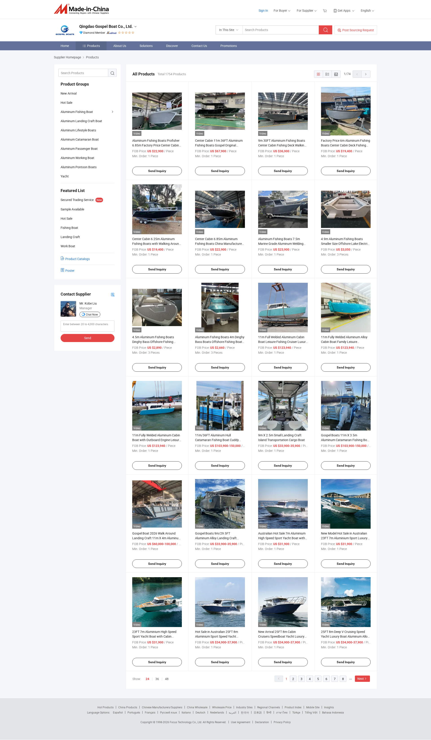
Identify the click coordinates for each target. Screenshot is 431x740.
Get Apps (344, 10)
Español (118, 712)
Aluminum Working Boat (77, 158)
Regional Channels (268, 707)
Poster (70, 270)
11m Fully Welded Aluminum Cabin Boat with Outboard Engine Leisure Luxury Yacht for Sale (156, 440)
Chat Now (92, 314)
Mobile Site (312, 707)
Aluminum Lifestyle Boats (78, 130)
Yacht (65, 176)
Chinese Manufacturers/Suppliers (162, 707)
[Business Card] (112, 294)
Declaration (262, 722)
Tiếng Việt (311, 712)
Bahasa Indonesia (333, 712)
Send (87, 338)
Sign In (263, 10)
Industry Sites (244, 707)
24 (147, 679)
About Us (119, 46)
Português (134, 712)
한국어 (245, 712)
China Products (127, 707)
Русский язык (168, 712)
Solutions (146, 46)
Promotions (228, 46)
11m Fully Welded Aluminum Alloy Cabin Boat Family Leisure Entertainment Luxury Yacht (344, 342)
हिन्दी (268, 712)
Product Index (293, 707)
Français (150, 712)
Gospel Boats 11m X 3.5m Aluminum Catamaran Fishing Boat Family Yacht (345, 440)
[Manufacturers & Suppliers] (83, 9)
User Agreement (240, 722)
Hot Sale (66, 102)
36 (157, 679)
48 (167, 679)
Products (93, 46)
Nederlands (217, 712)
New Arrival (69, 93)
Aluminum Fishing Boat (77, 112)
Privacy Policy (282, 722)
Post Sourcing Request (358, 30)
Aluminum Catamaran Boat (80, 139)
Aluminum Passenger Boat (79, 148)
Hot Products (105, 707)
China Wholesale (197, 707)
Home (65, 46)
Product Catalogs (77, 259)
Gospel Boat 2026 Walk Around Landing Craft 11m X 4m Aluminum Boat (156, 538)
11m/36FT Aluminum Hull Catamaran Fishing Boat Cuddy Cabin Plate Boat (217, 440)
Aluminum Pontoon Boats (79, 167)
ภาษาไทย (282, 712)
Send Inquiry (157, 171)
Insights (329, 707)
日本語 (258, 712)
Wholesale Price (221, 707)
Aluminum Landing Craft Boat (81, 121)
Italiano (186, 712)
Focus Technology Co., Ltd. (186, 722)
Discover (172, 46)
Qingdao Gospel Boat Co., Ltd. (106, 26)
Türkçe (296, 712)
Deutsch (200, 712)
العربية (232, 712)
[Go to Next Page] (366, 74)
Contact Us (199, 46)
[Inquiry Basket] (325, 10)
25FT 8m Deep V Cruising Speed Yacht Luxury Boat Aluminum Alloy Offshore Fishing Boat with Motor (345, 636)
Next (360, 678)
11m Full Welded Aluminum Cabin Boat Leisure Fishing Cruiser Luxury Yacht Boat (282, 342)
